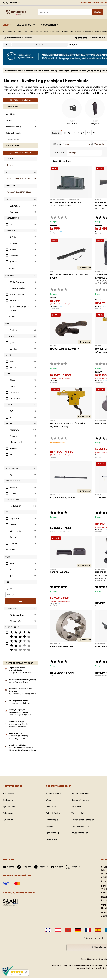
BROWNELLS (55, 495)
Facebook (43, 867)
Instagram (26, 867)
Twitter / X (75, 867)
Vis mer (12, 268)
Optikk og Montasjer (80, 800)
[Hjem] (6, 45)
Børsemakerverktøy (80, 793)
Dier (51, 676)
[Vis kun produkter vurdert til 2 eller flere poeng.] (20, 645)
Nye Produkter (9, 806)
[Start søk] (97, 12)
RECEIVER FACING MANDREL (63, 498)
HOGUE (98, 199)
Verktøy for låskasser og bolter (60, 531)
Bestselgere (8, 800)
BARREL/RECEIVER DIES (61, 646)
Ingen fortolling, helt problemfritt (22, 694)
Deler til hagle (55, 31)
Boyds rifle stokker (79, 833)
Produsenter (48, 25)
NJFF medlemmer (9, 31)
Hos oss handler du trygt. (19, 703)
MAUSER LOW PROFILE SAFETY (64, 349)
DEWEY (98, 495)
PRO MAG (99, 272)
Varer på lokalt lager (80, 826)
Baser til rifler (54, 308)
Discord (10, 867)
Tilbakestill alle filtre (22, 100)
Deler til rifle (28, 31)
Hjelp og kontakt (13, 2)
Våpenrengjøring (78, 813)
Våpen (20, 31)
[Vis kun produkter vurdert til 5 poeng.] (20, 632)
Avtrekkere (54, 383)
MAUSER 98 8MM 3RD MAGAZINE (65, 202)
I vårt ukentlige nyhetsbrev (20, 715)
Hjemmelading (75, 31)
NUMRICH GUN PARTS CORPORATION (64, 199)
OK (20, 601)
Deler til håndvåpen (41, 31)
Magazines (53, 234)
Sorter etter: (59, 153)
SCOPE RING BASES (59, 572)
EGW (52, 272)
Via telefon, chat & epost (19, 682)
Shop (6, 25)
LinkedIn (59, 867)
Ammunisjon (76, 806)
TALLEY (53, 569)
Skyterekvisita (88, 31)
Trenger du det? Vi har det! (20, 673)
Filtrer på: (57, 144)
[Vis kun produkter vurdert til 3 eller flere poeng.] (20, 641)
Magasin (65, 31)
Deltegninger (24, 25)
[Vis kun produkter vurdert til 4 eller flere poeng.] (20, 636)
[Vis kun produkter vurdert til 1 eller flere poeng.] (20, 649)
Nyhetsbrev (8, 820)
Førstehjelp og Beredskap (82, 820)
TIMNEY (53, 346)
